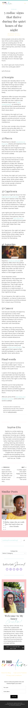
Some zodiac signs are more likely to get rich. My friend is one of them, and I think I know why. (7, 474)
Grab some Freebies (20, 673)
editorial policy (12, 412)
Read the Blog (6, 673)
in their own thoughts (14, 347)
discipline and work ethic (10, 197)
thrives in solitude (14, 261)
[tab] (5, 519)
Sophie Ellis (14, 33)
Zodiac (14, 9)
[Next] (24, 512)
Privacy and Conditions (14, 675)
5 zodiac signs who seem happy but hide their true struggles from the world (21, 473)
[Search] (24, 540)
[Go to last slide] (4, 512)
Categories (14, 551)
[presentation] (14, 507)
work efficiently (18, 218)
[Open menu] (25, 3)
